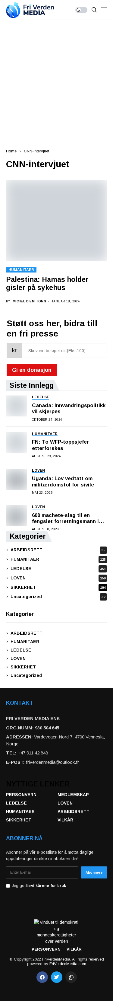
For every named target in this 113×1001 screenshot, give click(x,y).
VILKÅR (65, 820)
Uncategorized (58, 596)
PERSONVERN (21, 794)
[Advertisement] (56, 79)
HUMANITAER (21, 270)
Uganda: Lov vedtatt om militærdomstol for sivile (63, 481)
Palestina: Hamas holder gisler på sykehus (47, 284)
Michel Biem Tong (29, 301)
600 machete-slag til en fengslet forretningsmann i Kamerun (65, 518)
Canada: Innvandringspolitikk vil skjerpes (68, 408)
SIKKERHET (58, 587)
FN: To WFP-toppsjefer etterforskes (60, 445)
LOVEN (58, 577)
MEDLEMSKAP (73, 794)
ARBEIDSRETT (58, 549)
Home (11, 151)
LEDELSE (58, 568)
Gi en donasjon (32, 370)
